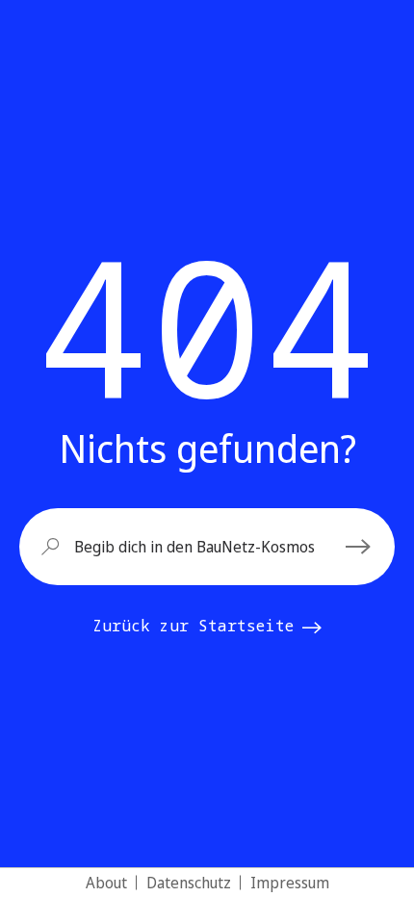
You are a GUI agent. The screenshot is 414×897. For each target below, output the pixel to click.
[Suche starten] (361, 546)
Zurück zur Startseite (193, 625)
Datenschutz (188, 882)
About (106, 882)
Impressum (289, 882)
